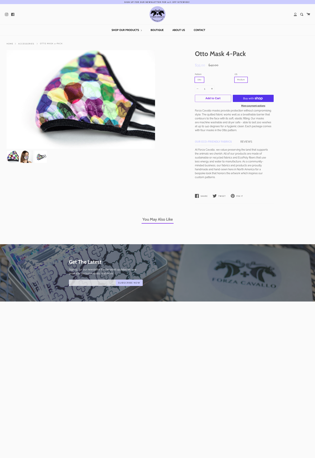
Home (10, 44)
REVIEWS (246, 141)
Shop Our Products (126, 30)
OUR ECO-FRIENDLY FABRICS (213, 141)
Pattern (198, 74)
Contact (199, 30)
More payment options (253, 105)
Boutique (157, 30)
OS (236, 74)
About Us (178, 30)
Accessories (26, 44)
